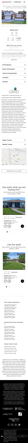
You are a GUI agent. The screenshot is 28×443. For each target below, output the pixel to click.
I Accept (22, 436)
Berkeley (22, 49)
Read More (14, 59)
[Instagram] (16, 425)
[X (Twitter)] (12, 425)
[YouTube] (19, 425)
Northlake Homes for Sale (10, 351)
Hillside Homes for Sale (9, 346)
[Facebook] (8, 425)
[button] (14, 156)
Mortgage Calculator (14, 171)
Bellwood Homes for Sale (10, 348)
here (7, 441)
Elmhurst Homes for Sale (10, 353)
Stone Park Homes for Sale (10, 349)
